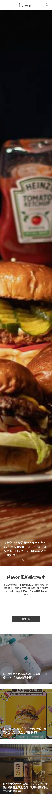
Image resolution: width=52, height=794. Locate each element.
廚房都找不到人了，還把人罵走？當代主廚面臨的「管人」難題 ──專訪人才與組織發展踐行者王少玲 (25, 551)
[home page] (25, 5)
